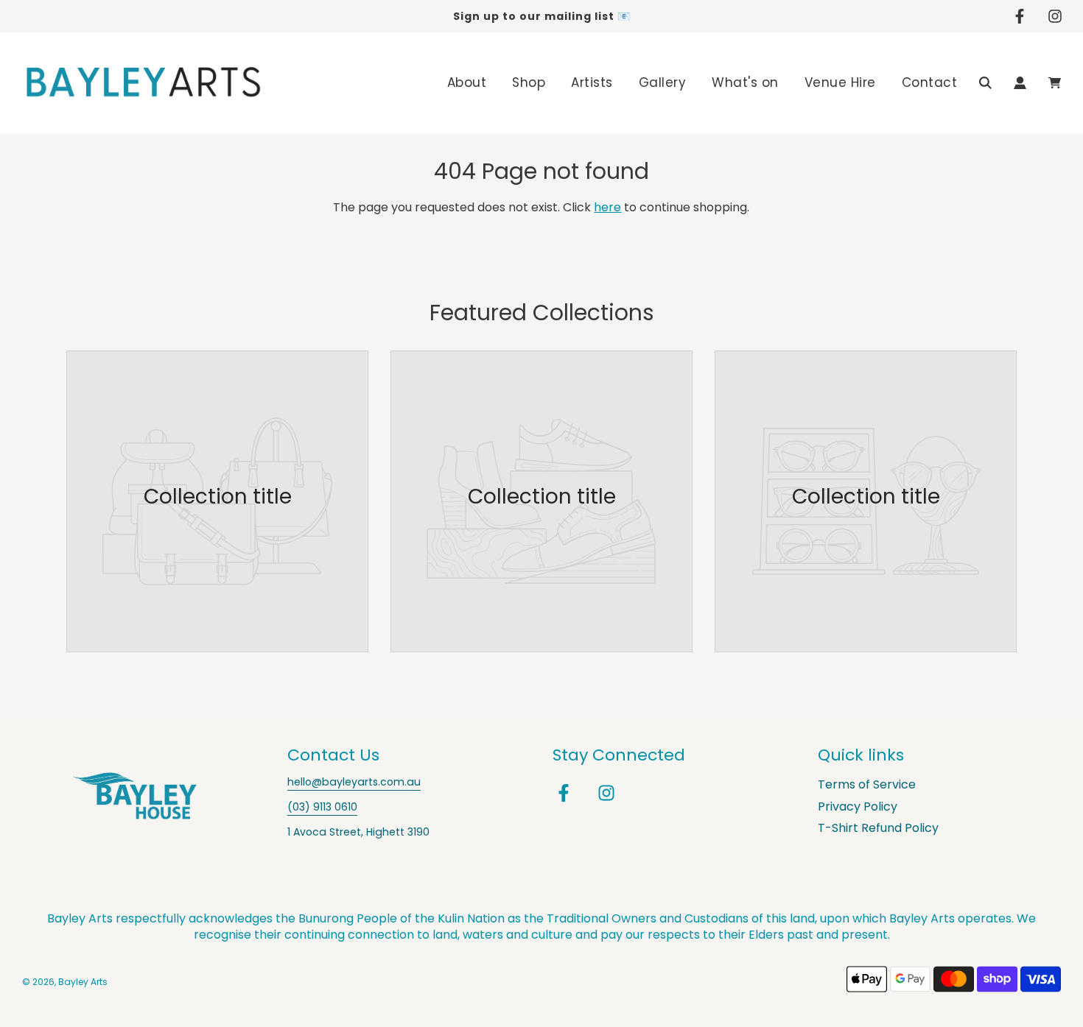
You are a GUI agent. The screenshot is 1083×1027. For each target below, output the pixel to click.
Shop (528, 82)
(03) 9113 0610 (322, 807)
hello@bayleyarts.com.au (354, 781)
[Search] (985, 83)
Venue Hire (840, 82)
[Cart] (1054, 83)
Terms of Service (867, 784)
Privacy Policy (857, 806)
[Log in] (1020, 83)
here (607, 207)
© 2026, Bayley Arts (65, 981)
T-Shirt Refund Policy (878, 827)
